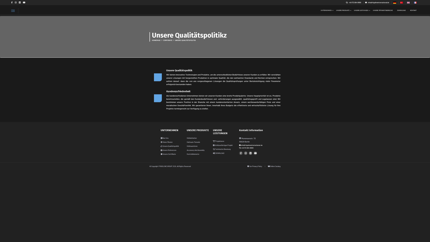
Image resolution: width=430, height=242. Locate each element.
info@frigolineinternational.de (378, 2)
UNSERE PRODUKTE (342, 10)
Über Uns (165, 138)
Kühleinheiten (192, 138)
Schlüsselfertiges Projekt (223, 145)
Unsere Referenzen (169, 150)
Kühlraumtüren (192, 146)
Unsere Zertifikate (169, 154)
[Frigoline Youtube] (24, 2)
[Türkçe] (401, 2)
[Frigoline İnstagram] (16, 2)
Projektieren (219, 141)
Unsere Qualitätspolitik (170, 146)
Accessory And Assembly (195, 150)
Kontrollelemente (193, 154)
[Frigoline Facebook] (12, 2)
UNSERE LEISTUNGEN (361, 10)
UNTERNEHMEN (326, 10)
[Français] (415, 2)
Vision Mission (167, 142)
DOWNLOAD (401, 10)
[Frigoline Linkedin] (20, 2)
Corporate (167, 40)
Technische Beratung (223, 149)
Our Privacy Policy (255, 166)
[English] (408, 2)
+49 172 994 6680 (355, 2)
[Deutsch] (394, 2)
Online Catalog (275, 166)
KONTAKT (413, 10)
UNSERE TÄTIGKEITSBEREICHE (383, 10)
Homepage (156, 40)
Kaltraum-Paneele (193, 142)
